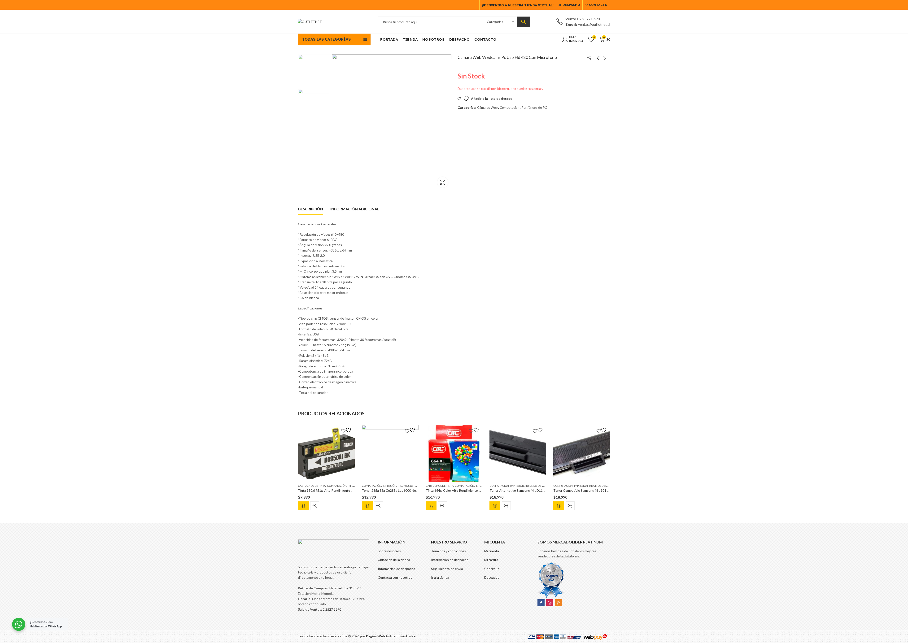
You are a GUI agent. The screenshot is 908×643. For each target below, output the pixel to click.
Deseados (491, 577)
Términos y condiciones (448, 551)
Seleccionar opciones (303, 505)
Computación (509, 107)
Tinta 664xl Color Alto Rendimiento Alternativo (460, 490)
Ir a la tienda (440, 577)
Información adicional (354, 209)
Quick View (314, 505)
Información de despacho (396, 569)
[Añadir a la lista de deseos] (347, 430)
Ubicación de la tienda (394, 560)
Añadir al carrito (431, 505)
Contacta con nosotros (395, 577)
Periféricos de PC (534, 107)
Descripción (310, 209)
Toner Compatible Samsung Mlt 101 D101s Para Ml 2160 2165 (599, 490)
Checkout (491, 569)
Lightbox (442, 182)
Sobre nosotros (389, 551)
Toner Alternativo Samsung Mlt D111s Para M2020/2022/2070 (535, 490)
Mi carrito (491, 560)
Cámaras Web (487, 107)
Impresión (389, 485)
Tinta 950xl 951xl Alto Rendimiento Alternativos (333, 490)
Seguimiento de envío (447, 569)
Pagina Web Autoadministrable (390, 636)
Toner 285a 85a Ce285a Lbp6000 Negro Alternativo (400, 490)
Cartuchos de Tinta (312, 485)
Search (523, 22)
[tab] (310, 209)
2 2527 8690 (332, 609)
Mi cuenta (491, 551)
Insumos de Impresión (413, 485)
